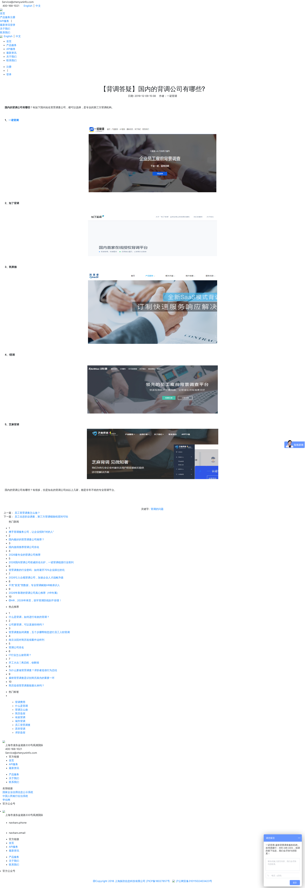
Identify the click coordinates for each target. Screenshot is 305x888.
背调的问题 (157, 509)
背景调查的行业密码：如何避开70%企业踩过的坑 (37, 569)
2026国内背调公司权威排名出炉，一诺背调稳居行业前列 (41, 562)
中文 (38, 5)
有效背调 (20, 717)
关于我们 (5, 28)
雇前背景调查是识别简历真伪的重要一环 (31, 677)
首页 (2, 13)
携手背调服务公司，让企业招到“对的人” (31, 531)
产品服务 (5, 17)
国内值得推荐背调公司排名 (24, 547)
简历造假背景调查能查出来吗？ (26, 685)
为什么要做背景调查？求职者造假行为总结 (33, 670)
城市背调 (20, 721)
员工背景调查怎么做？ (27, 512)
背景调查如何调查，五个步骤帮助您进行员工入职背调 (39, 632)
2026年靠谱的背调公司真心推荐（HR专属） (34, 592)
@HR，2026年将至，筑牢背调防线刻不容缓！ (35, 600)
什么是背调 (21, 705)
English (28, 5)
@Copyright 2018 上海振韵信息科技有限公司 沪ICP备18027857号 (131, 881)
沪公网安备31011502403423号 (194, 881)
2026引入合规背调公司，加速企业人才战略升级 (36, 577)
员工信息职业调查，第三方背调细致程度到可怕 (41, 516)
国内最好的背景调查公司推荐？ (26, 539)
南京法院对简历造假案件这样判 (26, 639)
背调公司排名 (16, 647)
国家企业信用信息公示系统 (18, 792)
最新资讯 (5, 24)
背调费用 (20, 702)
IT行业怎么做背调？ (20, 655)
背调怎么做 (21, 709)
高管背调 (20, 728)
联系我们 (5, 32)
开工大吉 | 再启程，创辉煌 (24, 662)
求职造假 (20, 732)
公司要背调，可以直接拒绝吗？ (26, 624)
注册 (12, 17)
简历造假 (20, 713)
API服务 (4, 21)
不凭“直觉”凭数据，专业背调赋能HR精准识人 (34, 585)
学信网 (6, 799)
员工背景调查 (22, 724)
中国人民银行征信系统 (15, 796)
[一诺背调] (1, 9)
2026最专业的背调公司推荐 (25, 554)
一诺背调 (14, 120)
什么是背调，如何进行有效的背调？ (29, 616)
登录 (12, 24)
